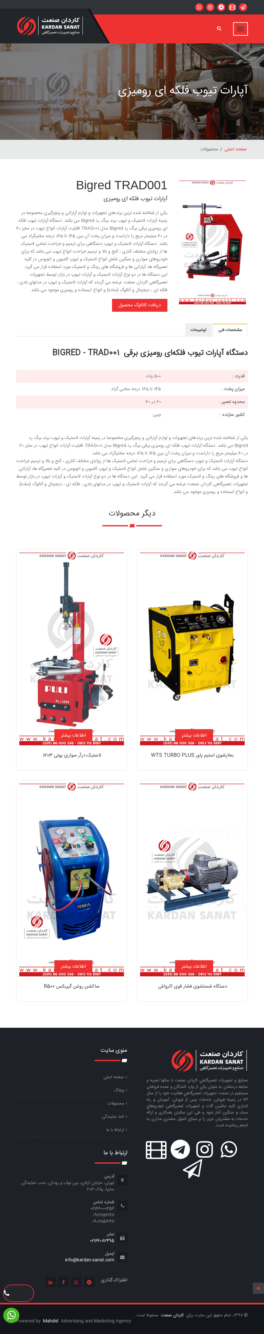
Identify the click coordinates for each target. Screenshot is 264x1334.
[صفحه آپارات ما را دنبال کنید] (232, 7)
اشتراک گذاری (114, 1280)
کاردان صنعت (172, 1315)
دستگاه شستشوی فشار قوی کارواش (192, 986)
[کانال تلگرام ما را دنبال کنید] (221, 7)
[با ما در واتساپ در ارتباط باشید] (199, 7)
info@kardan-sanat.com (89, 1260)
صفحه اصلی (235, 149)
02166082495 (102, 1240)
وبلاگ (119, 1090)
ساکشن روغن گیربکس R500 (71, 986)
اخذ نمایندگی (113, 1116)
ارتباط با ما (115, 1129)
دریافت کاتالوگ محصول (139, 305)
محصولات (116, 1103)
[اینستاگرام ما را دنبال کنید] (210, 7)
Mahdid (51, 1321)
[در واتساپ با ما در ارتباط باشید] (243, 7)
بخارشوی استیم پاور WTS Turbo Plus (192, 755)
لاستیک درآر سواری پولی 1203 (72, 755)
